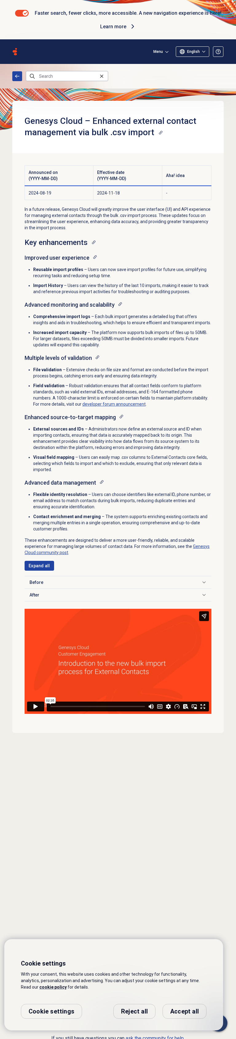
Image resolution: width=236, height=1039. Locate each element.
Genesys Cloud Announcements (17, 76)
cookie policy (53, 987)
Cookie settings (51, 1011)
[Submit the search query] (32, 76)
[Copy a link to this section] (160, 132)
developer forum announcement (114, 404)
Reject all (134, 1011)
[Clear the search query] (101, 76)
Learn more (113, 27)
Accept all (184, 1011)
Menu (158, 51)
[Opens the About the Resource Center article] (218, 51)
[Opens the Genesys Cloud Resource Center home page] (15, 52)
